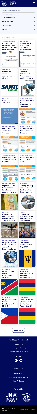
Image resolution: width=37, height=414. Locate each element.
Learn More (24, 409)
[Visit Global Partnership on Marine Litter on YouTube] (20, 361)
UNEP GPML (18, 373)
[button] (18, 18)
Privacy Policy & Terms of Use (18, 351)
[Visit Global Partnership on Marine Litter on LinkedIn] (16, 361)
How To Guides (18, 381)
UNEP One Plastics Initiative (18, 377)
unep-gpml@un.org (18, 348)
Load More (18, 330)
